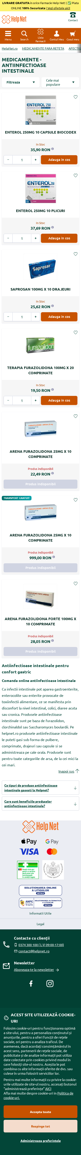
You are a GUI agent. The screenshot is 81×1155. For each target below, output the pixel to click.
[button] (57, 36)
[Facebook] (31, 983)
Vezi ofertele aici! (58, 8)
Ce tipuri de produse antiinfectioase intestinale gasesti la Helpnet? (30, 787)
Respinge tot (40, 1126)
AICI (48, 1088)
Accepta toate (40, 1112)
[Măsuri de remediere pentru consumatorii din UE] (40, 890)
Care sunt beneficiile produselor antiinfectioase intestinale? (28, 803)
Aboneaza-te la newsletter (34, 969)
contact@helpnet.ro (34, 951)
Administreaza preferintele (40, 1141)
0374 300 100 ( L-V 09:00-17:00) (41, 944)
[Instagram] (50, 983)
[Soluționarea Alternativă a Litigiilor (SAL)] (40, 903)
